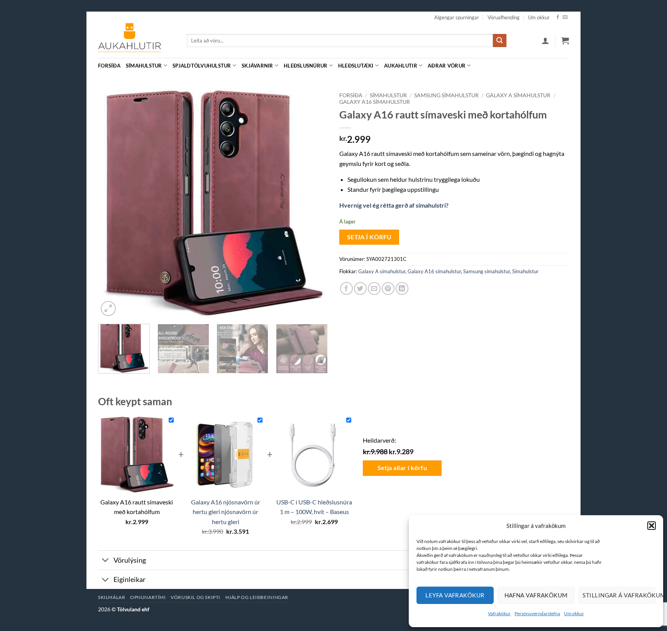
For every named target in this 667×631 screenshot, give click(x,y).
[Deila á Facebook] (346, 288)
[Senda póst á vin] (374, 288)
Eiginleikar (129, 579)
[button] (651, 525)
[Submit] (499, 40)
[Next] (313, 203)
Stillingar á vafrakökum (618, 595)
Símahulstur (144, 66)
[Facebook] (557, 17)
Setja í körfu (369, 236)
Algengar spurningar (456, 17)
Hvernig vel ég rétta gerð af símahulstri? (394, 205)
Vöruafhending (504, 17)
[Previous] (112, 203)
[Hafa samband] (565, 17)
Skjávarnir (257, 66)
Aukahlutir (400, 66)
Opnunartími (148, 597)
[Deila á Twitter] (360, 288)
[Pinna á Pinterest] (388, 288)
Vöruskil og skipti (195, 597)
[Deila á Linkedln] (402, 288)
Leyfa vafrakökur (454, 595)
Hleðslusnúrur (305, 66)
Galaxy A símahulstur (518, 95)
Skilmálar (111, 597)
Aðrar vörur (447, 66)
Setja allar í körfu (402, 467)
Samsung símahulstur (446, 95)
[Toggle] (105, 561)
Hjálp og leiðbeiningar (256, 597)
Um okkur (574, 613)
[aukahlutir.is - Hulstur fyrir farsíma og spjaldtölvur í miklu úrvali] (136, 40)
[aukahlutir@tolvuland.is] (565, 65)
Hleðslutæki (356, 66)
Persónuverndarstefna (537, 613)
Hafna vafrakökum (536, 595)
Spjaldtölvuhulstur (202, 66)
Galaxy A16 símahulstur (374, 102)
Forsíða (109, 66)
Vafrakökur (499, 613)
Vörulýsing (129, 560)
